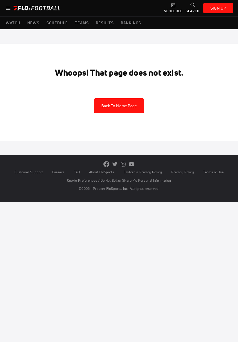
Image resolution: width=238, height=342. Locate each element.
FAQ (77, 172)
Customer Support (29, 172)
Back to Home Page (119, 105)
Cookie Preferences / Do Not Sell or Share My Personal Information (119, 180)
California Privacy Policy (143, 172)
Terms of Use (213, 172)
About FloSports (101, 172)
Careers (58, 172)
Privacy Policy (182, 172)
